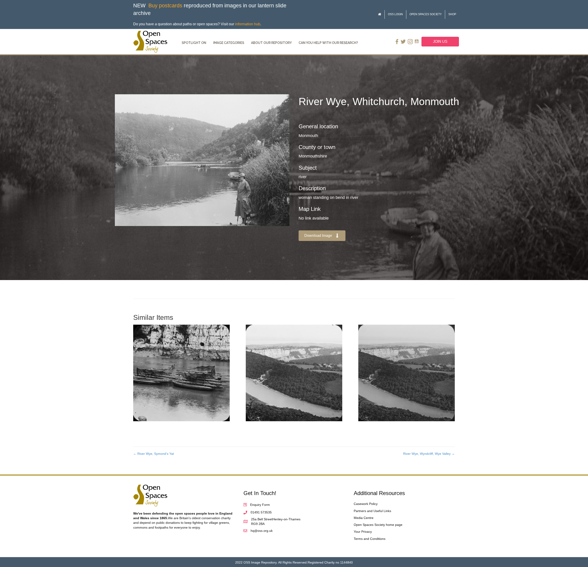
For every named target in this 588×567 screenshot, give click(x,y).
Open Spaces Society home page (378, 525)
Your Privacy (363, 531)
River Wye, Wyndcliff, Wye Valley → (429, 453)
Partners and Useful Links (372, 511)
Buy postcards (165, 6)
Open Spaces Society (426, 14)
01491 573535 (261, 512)
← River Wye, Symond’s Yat (153, 453)
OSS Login (395, 14)
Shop (452, 14)
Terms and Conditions (369, 539)
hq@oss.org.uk (262, 531)
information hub (247, 24)
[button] (322, 235)
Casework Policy (366, 504)
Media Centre (363, 518)
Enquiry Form (260, 505)
